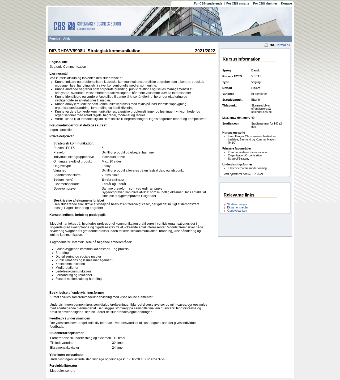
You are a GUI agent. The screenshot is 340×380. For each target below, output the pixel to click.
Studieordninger (237, 204)
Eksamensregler (237, 207)
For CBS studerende (208, 3)
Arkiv (66, 38)
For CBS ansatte (237, 3)
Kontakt (286, 3)
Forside (54, 38)
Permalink (282, 45)
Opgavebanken (237, 210)
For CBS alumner (265, 3)
